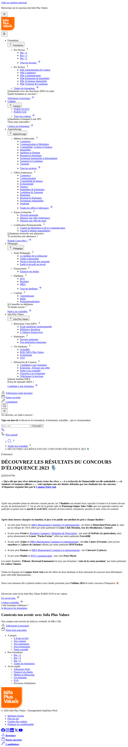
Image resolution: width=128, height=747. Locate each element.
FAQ (22, 357)
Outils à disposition (29, 258)
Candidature (12, 402)
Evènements (26, 355)
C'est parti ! (37, 426)
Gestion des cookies (17, 721)
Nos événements (22, 646)
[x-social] (16, 731)
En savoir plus (8, 598)
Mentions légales (15, 716)
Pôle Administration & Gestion (35, 70)
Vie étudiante (20, 677)
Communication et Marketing (34, 144)
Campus (11, 101)
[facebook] (3, 731)
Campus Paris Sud (46, 487)
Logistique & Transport (31, 192)
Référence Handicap (30, 329)
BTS (22, 278)
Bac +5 (23, 58)
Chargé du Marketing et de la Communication (42, 228)
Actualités (25, 349)
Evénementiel (26, 184)
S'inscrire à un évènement (32, 373)
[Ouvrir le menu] (4, 34)
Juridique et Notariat (30, 152)
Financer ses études (29, 271)
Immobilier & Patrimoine (32, 189)
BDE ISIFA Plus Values (32, 352)
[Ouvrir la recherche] (4, 405)
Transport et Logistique (31, 161)
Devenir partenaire (29, 215)
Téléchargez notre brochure (19, 393)
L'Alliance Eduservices (31, 332)
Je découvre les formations (14, 608)
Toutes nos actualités (17, 446)
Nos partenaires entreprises (33, 342)
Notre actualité (21, 649)
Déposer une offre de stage (33, 220)
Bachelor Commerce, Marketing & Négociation (53, 533)
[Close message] (4, 14)
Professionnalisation (30, 301)
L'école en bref (21, 638)
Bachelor (24, 281)
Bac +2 (23, 52)
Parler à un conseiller (30, 370)
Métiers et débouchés (24, 674)
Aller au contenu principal (14, 2)
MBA (23, 284)
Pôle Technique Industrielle (33, 81)
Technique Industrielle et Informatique (38, 158)
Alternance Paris (22, 669)
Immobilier (25, 149)
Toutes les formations (24, 663)
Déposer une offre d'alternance (35, 218)
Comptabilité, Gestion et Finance (36, 147)
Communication (28, 178)
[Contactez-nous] (3, 430)
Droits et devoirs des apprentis (35, 261)
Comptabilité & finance (31, 181)
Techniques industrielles (32, 200)
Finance (24, 186)
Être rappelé (11, 434)
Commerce (25, 141)
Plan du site (13, 718)
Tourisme (24, 164)
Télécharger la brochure (31, 376)
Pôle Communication (30, 75)
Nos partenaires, (22, 644)
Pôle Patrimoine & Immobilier (34, 78)
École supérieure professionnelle (36, 326)
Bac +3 (23, 55)
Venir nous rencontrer (16, 630)
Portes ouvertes (13, 397)
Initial (23, 298)
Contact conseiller (10, 602)
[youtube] (20, 731)
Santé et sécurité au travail (33, 264)
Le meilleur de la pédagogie (33, 256)
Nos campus (20, 641)
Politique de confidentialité (20, 724)
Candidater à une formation (33, 365)
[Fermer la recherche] (4, 411)
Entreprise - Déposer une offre (35, 367)
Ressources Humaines (31, 155)
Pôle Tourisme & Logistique (34, 84)
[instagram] (8, 731)
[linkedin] (12, 731)
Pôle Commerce (28, 72)
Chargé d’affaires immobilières (35, 230)
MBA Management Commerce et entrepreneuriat (55, 525)
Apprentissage (27, 295)
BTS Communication (41, 555)
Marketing (25, 195)
